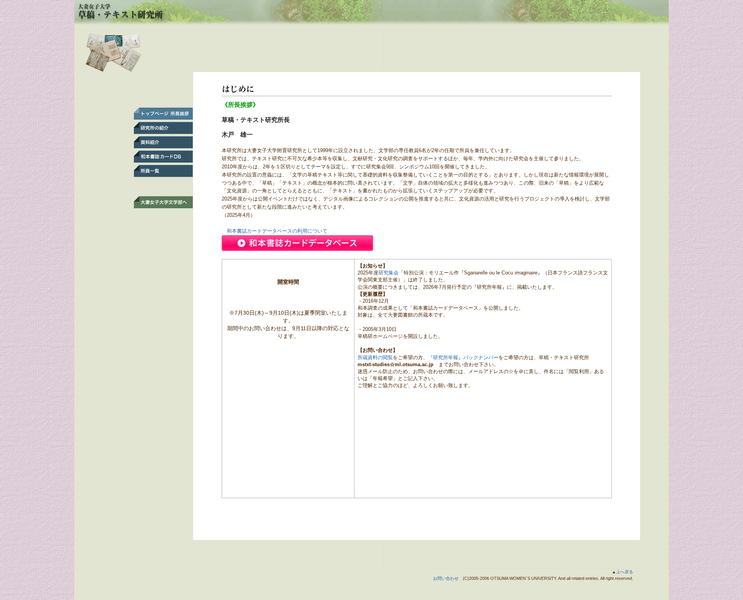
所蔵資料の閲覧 (375, 357)
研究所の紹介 (161, 128)
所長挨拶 (161, 114)
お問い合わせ (446, 578)
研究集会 (388, 273)
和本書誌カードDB (161, 157)
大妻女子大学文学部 (161, 202)
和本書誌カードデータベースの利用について (274, 231)
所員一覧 (161, 171)
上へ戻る (624, 571)
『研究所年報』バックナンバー (463, 357)
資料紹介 (161, 142)
